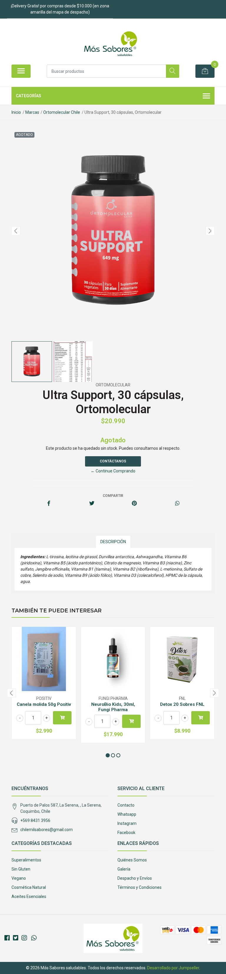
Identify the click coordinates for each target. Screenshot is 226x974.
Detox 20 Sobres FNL (182, 704)
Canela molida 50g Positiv (44, 704)
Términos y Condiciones (139, 887)
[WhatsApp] (34, 938)
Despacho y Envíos (134, 878)
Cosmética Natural (28, 887)
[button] (107, 755)
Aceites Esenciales (28, 896)
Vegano (18, 878)
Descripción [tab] (113, 541)
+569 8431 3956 (35, 820)
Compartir (113, 496)
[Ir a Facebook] (7, 938)
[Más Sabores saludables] (110, 43)
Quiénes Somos (132, 860)
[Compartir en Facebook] (48, 503)
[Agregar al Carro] (62, 717)
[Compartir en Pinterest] (134, 503)
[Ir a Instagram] (24, 938)
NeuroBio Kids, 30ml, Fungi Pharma (113, 707)
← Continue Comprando (113, 471)
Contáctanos (113, 461)
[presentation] (15, 230)
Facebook (126, 832)
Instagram (127, 823)
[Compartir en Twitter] (91, 503)
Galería (123, 869)
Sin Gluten (20, 869)
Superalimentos (26, 860)
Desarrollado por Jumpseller (173, 967)
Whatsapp (126, 814)
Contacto (125, 805)
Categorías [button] (28, 95)
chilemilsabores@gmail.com (46, 829)
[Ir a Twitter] (15, 938)
